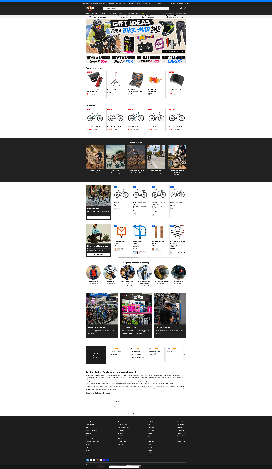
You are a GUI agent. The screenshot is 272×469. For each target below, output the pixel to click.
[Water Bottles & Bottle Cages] (127, 272)
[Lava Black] (115, 208)
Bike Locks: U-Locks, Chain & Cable (144, 282)
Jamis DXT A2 (152, 127)
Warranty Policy (181, 441)
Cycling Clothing (93, 281)
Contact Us (187, 3)
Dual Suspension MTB (123, 427)
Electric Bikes (94, 13)
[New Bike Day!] (98, 195)
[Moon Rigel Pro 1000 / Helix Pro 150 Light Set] (95, 80)
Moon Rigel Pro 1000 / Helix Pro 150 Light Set (94, 90)
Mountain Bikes (95, 170)
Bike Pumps (151, 455)
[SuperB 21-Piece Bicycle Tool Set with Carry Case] (136, 80)
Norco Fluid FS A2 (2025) (114, 127)
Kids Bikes (120, 438)
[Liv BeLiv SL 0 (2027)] (177, 193)
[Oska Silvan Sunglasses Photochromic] (156, 80)
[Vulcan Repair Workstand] (115, 80)
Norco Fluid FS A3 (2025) (94, 127)
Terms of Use (180, 438)
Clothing (115, 13)
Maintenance (131, 13)
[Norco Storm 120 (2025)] (177, 117)
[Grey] (156, 249)
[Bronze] (118, 249)
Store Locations (179, 3)
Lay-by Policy (180, 427)
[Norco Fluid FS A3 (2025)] (95, 117)
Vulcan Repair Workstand (114, 89)
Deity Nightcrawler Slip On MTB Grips (159, 242)
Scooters (138, 13)
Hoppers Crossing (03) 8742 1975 (145, 3)
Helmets (109, 13)
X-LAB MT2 (117, 202)
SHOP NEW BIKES (98, 217)
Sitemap (88, 450)
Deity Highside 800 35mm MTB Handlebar (177, 242)
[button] (108, 354)
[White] (175, 252)
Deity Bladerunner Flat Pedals (120, 242)
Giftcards (88, 444)
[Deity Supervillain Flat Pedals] (140, 232)
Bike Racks (150, 453)
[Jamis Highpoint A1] (136, 117)
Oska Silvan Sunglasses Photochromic (154, 90)
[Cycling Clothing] (93, 272)
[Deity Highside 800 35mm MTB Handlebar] (177, 232)
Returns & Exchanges (91, 430)
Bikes (87, 13)
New (147, 13)
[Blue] (181, 252)
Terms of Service (181, 436)
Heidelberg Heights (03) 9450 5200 (100, 3)
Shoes (120, 13)
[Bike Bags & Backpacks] (161, 272)
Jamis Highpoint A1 (133, 127)
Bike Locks (150, 450)
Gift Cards (172, 3)
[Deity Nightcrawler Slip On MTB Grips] (159, 232)
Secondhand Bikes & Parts (92, 441)
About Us (88, 436)
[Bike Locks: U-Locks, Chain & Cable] (144, 272)
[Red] (140, 252)
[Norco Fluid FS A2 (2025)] (115, 117)
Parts (125, 13)
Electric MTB (121, 433)
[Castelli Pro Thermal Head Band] (177, 80)
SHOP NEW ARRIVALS (98, 254)
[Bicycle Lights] (178, 272)
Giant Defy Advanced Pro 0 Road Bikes (159, 203)
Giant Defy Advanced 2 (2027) (139, 203)
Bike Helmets (110, 281)
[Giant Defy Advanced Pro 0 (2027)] (159, 193)
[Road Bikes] (115, 157)
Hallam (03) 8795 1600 (122, 3)
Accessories (102, 13)
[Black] (122, 249)
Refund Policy (180, 424)
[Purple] (144, 252)
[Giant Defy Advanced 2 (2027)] (140, 193)
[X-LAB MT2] (121, 193)
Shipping (88, 427)
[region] (146, 354)
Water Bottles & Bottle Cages (127, 282)
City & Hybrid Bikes (156, 170)
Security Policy (181, 433)
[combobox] (136, 8)
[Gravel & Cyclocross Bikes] (136, 157)
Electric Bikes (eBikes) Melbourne (177, 171)
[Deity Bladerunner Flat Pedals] (121, 232)
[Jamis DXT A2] (156, 117)
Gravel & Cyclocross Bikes (136, 170)
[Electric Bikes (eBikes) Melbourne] (177, 157)
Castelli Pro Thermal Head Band (176, 90)
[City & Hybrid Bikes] (156, 157)
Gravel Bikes (121, 436)
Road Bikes (115, 170)
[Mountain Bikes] (95, 157)
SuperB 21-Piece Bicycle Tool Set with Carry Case (135, 90)
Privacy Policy (181, 430)
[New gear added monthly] (98, 233)
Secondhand (171, 13)
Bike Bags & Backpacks (162, 281)
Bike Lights (150, 447)
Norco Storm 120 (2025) (175, 127)
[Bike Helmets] (110, 272)
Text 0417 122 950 (157, 3)
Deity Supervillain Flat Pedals (139, 242)
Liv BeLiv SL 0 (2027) (176, 202)
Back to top (136, 413)
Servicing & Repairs (181, 13)
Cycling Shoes (151, 436)
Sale (143, 13)
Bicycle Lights (178, 281)
